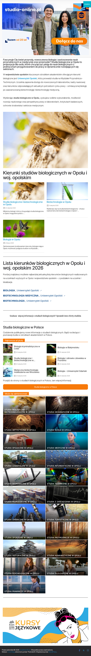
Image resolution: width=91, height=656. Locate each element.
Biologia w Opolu (11, 239)
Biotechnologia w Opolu (59, 202)
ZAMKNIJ (87, 4)
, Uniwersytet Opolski (21, 290)
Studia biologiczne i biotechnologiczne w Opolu (23, 203)
